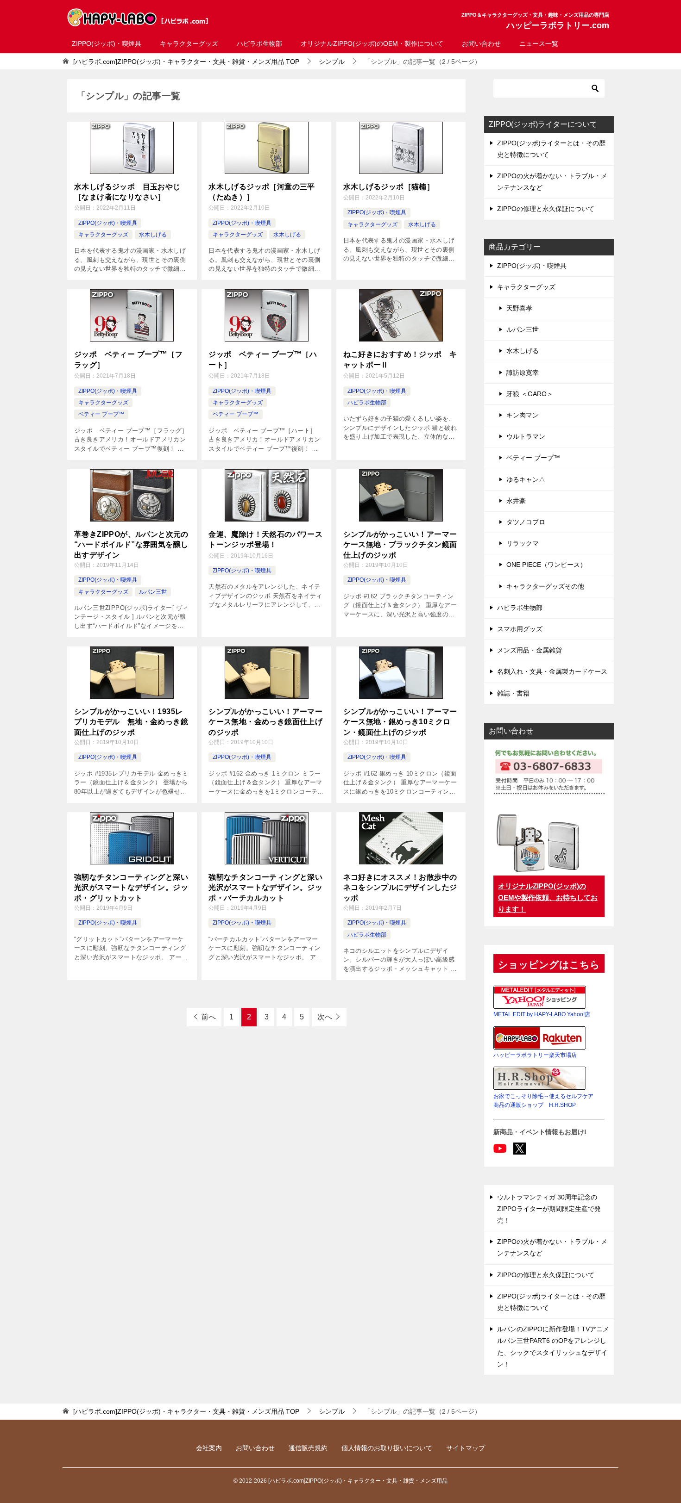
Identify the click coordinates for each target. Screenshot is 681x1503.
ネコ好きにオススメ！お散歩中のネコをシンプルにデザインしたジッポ (400, 887)
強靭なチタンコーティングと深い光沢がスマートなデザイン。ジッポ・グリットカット (131, 887)
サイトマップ (465, 1448)
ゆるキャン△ (525, 479)
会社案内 (209, 1448)
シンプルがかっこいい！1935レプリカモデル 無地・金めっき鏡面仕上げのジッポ (131, 722)
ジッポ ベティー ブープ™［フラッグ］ (128, 359)
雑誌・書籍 (513, 693)
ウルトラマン (525, 436)
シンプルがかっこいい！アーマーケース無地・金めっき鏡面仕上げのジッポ (265, 722)
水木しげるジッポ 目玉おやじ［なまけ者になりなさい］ (127, 192)
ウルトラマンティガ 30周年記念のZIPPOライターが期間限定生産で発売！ (549, 1208)
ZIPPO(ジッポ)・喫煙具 (106, 43)
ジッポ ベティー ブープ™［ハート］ (262, 359)
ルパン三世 (153, 592)
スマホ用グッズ (519, 629)
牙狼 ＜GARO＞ (529, 393)
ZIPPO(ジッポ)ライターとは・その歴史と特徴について (551, 148)
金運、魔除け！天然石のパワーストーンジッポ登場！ (265, 539)
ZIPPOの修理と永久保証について (545, 208)
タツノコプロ (525, 522)
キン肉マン (522, 415)
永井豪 (516, 500)
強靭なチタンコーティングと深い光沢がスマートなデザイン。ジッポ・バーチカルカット (265, 887)
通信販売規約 (308, 1448)
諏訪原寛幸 (522, 372)
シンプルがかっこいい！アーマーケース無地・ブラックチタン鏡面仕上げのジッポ (400, 544)
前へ (208, 1017)
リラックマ (522, 543)
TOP (186, 61)
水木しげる (153, 234)
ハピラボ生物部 (259, 43)
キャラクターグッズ (189, 43)
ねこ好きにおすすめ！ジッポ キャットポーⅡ (400, 359)
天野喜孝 (519, 308)
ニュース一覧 (538, 43)
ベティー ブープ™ (101, 414)
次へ (324, 1017)
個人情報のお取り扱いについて (386, 1448)
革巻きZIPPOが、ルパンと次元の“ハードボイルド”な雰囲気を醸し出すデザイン (131, 544)
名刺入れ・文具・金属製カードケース (552, 671)
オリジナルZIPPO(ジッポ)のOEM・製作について (372, 43)
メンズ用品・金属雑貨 (529, 650)
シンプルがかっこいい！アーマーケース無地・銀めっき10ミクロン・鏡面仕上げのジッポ (400, 722)
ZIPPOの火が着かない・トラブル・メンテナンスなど (552, 181)
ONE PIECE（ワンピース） (546, 564)
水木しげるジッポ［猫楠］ (389, 187)
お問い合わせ (481, 43)
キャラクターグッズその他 (545, 586)
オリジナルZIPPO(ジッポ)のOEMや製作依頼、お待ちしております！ (548, 897)
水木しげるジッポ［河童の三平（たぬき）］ (261, 192)
